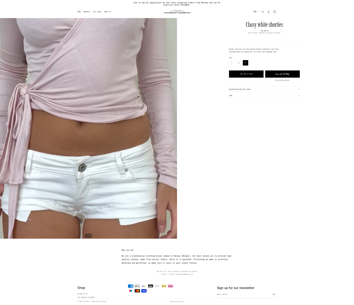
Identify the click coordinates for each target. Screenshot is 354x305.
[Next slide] (174, 128)
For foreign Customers (86, 297)
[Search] (263, 12)
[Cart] (275, 12)
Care (230, 95)
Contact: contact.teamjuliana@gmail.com (177, 274)
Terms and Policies (177, 301)
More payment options (282, 80)
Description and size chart (240, 89)
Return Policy (82, 294)
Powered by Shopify (99, 301)
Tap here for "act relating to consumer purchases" (177, 271)
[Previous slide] (3, 128)
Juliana (86, 301)
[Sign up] (274, 294)
